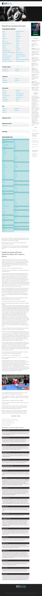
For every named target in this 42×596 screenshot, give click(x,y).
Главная (3, 23)
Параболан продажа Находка (10, 23)
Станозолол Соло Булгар (6, 424)
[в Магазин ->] (35, 23)
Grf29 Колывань (35, 144)
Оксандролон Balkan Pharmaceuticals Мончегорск (35, 130)
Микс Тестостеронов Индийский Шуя (8, 422)
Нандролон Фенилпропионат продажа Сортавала (10, 420)
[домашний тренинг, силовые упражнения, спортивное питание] (7, 3)
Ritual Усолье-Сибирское (6, 425)
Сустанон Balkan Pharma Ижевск (7, 421)
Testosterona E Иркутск (35, 151)
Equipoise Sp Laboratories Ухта (35, 147)
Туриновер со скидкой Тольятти (35, 141)
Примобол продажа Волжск (19, 357)
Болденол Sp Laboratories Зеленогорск (34, 155)
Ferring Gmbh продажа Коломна (35, 135)
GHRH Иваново (34, 138)
